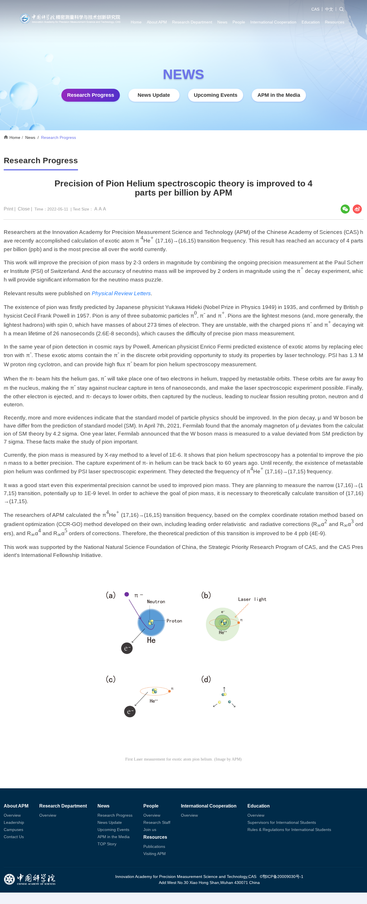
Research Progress (90, 95)
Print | (10, 208)
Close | (25, 208)
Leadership (14, 822)
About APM (157, 22)
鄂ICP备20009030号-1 (283, 876)
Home (136, 22)
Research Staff (156, 822)
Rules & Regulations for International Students (289, 829)
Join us (149, 829)
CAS (315, 9)
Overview (12, 815)
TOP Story (106, 844)
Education (311, 22)
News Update (154, 95)
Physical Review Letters (121, 293)
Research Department (192, 22)
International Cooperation (273, 22)
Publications (154, 846)
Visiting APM (154, 853)
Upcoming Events (215, 95)
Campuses (13, 829)
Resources (334, 22)
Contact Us (14, 836)
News (222, 22)
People (239, 22)
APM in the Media (278, 95)
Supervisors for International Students (281, 822)
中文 (329, 9)
